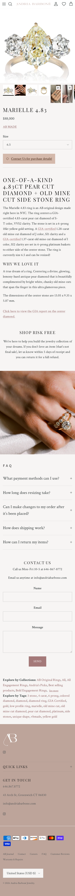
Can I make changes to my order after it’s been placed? (33, 510)
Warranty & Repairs (13, 859)
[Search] (12, 4)
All (64, 680)
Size (5, 136)
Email (38, 608)
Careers (34, 854)
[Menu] (4, 4)
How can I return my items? (25, 542)
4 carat (42, 696)
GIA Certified (57, 701)
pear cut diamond (39, 711)
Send (37, 661)
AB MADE (10, 127)
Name (37, 588)
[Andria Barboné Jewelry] (33, 4)
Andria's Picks (38, 685)
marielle (36, 706)
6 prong (53, 696)
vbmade (36, 716)
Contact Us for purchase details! (31, 159)
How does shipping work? (24, 528)
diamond (21, 701)
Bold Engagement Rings (31, 690)
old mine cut (51, 706)
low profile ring (20, 706)
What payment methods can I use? (31, 478)
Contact (22, 854)
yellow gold (50, 716)
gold (5, 706)
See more (53, 690)
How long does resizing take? (26, 492)
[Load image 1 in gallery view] (37, 45)
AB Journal (8, 854)
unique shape (21, 716)
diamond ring (37, 701)
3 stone (32, 696)
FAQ (44, 854)
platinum (58, 711)
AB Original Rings (48, 680)
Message (37, 627)
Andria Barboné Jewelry (22, 883)
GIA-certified (47, 229)
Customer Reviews (60, 854)
